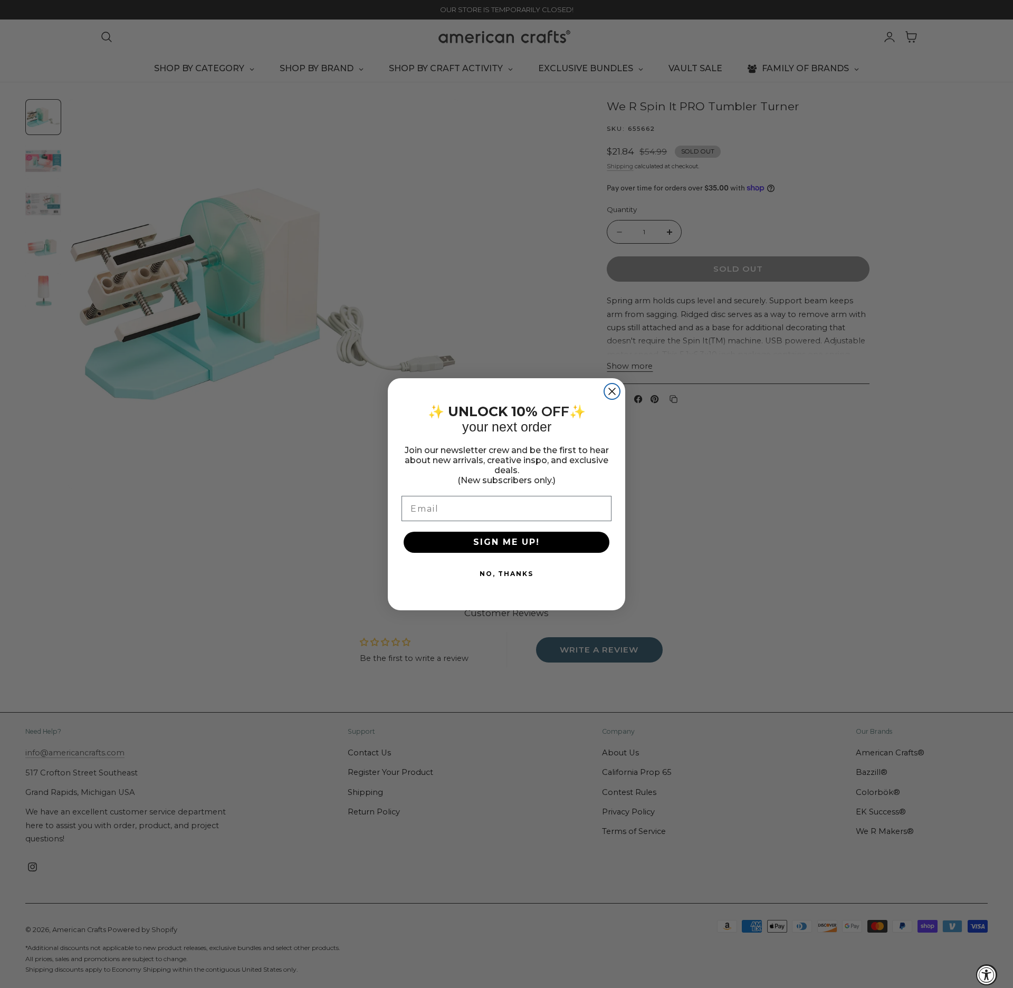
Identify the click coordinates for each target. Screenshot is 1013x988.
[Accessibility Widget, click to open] (986, 974)
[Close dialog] (612, 391)
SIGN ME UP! (506, 542)
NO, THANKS (506, 574)
